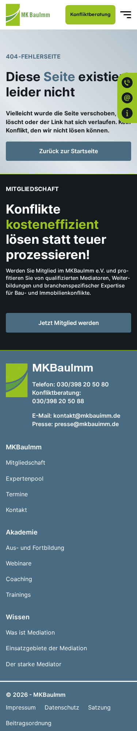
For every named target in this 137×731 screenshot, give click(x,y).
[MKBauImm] (28, 14)
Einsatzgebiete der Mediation (46, 648)
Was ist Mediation (30, 632)
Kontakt (16, 509)
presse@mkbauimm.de (86, 424)
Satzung (99, 707)
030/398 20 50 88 (58, 401)
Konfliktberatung (90, 14)
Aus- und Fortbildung (35, 547)
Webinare (18, 563)
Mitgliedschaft (25, 462)
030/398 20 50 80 (83, 384)
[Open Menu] (125, 15)
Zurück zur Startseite (68, 151)
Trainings (18, 594)
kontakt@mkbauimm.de (86, 415)
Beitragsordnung (29, 723)
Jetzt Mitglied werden (80, 324)
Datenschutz (62, 707)
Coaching (19, 579)
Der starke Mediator (33, 664)
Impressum (21, 707)
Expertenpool (24, 478)
